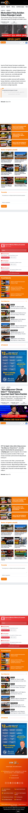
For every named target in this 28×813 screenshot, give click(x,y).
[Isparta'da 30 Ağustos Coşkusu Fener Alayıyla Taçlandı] (7, 180)
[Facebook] (6, 783)
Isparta (3, 6)
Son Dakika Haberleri (7, 799)
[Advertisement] (14, 227)
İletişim (12, 805)
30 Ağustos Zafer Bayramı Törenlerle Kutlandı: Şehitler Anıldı (21, 161)
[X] (8, 783)
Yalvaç (13, 6)
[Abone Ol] (26, 42)
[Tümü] (26, 301)
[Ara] (24, 2)
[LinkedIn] (15, 783)
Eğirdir (8, 6)
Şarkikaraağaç (20, 6)
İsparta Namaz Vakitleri (8, 793)
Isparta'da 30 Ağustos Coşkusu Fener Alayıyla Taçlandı (6, 186)
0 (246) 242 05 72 (6, 264)
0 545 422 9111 (15, 775)
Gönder (4, 206)
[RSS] (22, 783)
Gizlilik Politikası (12, 811)
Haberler (3, 10)
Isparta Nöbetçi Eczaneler (6, 790)
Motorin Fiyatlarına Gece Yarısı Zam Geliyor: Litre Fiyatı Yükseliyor (18, 313)
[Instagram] (13, 783)
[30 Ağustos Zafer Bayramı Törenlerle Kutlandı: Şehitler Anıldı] (21, 155)
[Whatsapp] (20, 783)
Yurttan (12, 304)
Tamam (18, 811)
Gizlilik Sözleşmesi (22, 804)
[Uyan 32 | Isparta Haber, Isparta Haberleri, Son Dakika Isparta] (5, 2)
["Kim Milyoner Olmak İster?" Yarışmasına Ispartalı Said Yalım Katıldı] (14, 413)
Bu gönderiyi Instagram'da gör (9, 90)
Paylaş (4, 42)
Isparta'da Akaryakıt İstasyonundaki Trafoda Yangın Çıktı (20, 173)
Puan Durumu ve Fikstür (8, 797)
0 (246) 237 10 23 (6, 257)
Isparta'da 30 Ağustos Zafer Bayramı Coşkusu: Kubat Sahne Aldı (6, 173)
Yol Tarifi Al (14, 257)
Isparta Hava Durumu (20, 789)
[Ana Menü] (26, 2)
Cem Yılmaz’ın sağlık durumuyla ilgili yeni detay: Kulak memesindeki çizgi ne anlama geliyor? (18, 307)
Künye (16, 805)
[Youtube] (17, 783)
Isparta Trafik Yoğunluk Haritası (20, 794)
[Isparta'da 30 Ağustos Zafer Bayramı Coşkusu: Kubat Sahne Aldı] (7, 167)
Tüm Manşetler (19, 797)
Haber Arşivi (18, 799)
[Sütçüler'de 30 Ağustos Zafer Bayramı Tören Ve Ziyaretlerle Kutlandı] (7, 155)
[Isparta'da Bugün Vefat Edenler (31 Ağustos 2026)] (21, 180)
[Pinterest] (10, 783)
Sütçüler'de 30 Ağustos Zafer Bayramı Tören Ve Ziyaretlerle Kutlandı (6, 161)
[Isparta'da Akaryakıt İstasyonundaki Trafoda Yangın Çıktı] (21, 167)
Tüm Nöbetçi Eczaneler (14, 273)
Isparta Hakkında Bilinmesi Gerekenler (9, 804)
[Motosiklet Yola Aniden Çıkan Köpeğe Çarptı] (14, 33)
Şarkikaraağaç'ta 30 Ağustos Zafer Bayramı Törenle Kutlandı (17, 333)
